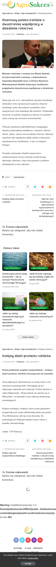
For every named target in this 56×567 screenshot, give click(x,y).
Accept (28, 564)
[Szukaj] (51, 4)
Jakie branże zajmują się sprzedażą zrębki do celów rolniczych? (41, 276)
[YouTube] (40, 540)
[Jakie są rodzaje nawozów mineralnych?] (41, 301)
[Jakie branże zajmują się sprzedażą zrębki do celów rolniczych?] (41, 261)
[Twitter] (35, 187)
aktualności (19, 177)
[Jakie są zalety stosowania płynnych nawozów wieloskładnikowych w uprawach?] (14, 301)
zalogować (20, 230)
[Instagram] (34, 540)
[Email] (50, 187)
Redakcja (20, 34)
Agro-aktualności (32, 34)
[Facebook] (28, 187)
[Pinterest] (43, 187)
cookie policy (33, 558)
